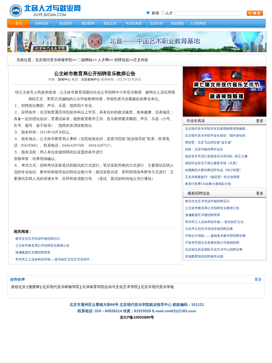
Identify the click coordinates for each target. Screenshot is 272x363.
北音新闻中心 (90, 79)
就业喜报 (177, 23)
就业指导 (65, 23)
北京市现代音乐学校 (157, 287)
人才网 (103, 60)
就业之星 (110, 23)
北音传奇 (156, 23)
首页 (18, 23)
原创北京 (18, 287)
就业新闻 (88, 23)
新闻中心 (64, 79)
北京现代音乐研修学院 (53, 60)
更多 (258, 279)
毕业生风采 (134, 23)
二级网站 (85, 60)
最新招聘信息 (199, 193)
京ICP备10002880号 (137, 317)
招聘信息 (41, 23)
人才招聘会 (198, 23)
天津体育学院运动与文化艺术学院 (110, 287)
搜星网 (34, 287)
